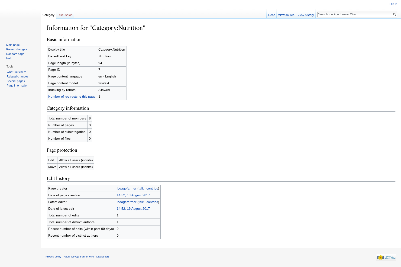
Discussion (65, 15)
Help (9, 58)
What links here (16, 72)
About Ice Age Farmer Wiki (79, 256)
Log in (393, 4)
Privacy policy (53, 256)
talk (141, 188)
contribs (152, 188)
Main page (13, 45)
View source (286, 15)
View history (306, 15)
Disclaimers (103, 256)
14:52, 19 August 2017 (133, 195)
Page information (17, 85)
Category (48, 15)
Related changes (17, 76)
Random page (15, 54)
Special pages (16, 81)
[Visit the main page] (20, 18)
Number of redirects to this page (72, 96)
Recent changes (16, 49)
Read (271, 15)
